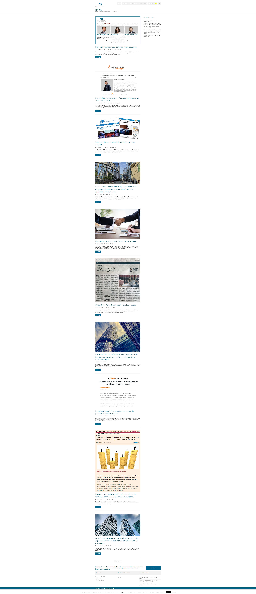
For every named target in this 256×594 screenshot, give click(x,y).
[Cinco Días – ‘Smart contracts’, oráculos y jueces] (117, 280)
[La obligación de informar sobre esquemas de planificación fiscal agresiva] (117, 392)
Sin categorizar (114, 194)
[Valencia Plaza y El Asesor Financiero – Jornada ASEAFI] (117, 128)
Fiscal (112, 147)
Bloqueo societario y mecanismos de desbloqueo (115, 241)
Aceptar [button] (168, 592)
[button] (159, 3)
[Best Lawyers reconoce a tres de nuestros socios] (117, 30)
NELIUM (109, 49)
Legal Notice (98, 588)
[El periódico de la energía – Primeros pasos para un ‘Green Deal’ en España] (117, 79)
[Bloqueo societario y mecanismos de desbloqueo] (117, 223)
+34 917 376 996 (99, 579)
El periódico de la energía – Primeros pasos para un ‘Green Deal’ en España (152, 24)
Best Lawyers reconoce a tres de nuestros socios (116, 47)
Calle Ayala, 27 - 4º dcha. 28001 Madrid (100, 577)
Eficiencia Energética (118, 49)
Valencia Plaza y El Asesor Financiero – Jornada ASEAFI (152, 27)
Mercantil (113, 545)
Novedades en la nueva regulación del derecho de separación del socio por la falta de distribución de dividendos (116, 540)
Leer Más (173, 592)
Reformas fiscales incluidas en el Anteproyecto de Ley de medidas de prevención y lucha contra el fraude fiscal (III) (116, 357)
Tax (115, 147)
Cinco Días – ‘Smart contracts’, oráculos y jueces (115, 305)
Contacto (153, 568)
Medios (113, 307)
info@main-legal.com (100, 580)
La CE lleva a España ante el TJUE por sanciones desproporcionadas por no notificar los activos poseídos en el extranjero (115, 189)
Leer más (98, 57)
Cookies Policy (111, 588)
